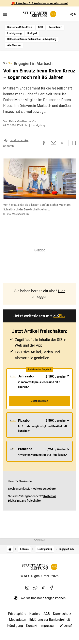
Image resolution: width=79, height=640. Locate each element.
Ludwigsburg (14, 33)
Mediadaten (17, 620)
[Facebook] (51, 587)
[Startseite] (9, 549)
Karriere (34, 614)
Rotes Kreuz (55, 27)
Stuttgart (32, 33)
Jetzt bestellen (39, 400)
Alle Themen (14, 45)
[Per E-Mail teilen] (54, 143)
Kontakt (31, 626)
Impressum (49, 626)
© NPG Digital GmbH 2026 (39, 576)
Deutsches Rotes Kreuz (19, 27)
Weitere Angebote (44, 488)
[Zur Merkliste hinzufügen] (73, 143)
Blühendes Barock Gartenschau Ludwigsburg (31, 39)
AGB (47, 614)
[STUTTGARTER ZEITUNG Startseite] (39, 14)
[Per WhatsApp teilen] (62, 143)
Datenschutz (62, 614)
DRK (40, 27)
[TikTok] (43, 587)
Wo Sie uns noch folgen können (43, 598)
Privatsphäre (17, 614)
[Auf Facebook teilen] (44, 143)
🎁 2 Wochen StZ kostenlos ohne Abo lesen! (40, 3)
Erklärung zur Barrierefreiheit (49, 620)
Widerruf (66, 626)
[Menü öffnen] (5, 14)
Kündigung (15, 626)
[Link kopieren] (36, 143)
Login (72, 14)
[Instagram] (27, 587)
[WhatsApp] (35, 587)
